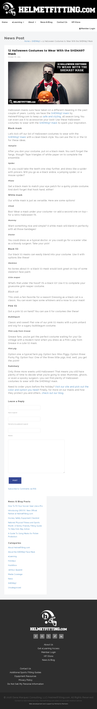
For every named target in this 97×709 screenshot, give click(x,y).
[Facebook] (35, 636)
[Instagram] (42, 636)
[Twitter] (48, 636)
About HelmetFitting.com (19, 548)
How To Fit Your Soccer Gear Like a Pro (25, 506)
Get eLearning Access (48, 648)
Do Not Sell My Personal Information (25, 684)
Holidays (12, 561)
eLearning (17, 22)
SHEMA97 (36, 41)
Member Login (88, 29)
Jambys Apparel (15, 570)
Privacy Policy (25, 680)
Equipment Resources (25, 676)
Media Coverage (15, 574)
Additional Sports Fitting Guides (25, 672)
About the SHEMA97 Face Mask (21, 552)
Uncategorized (14, 588)
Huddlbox (12, 565)
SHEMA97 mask (60, 113)
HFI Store (76, 22)
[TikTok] (55, 636)
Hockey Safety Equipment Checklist (23, 518)
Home (5, 22)
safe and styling (52, 116)
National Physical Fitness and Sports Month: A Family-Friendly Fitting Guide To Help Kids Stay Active (25, 526)
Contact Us (62, 22)
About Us (48, 644)
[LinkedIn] (61, 636)
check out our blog (52, 393)
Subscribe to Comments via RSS (22, 489)
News (10, 579)
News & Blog (46, 22)
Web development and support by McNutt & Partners (48, 704)
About (31, 22)
